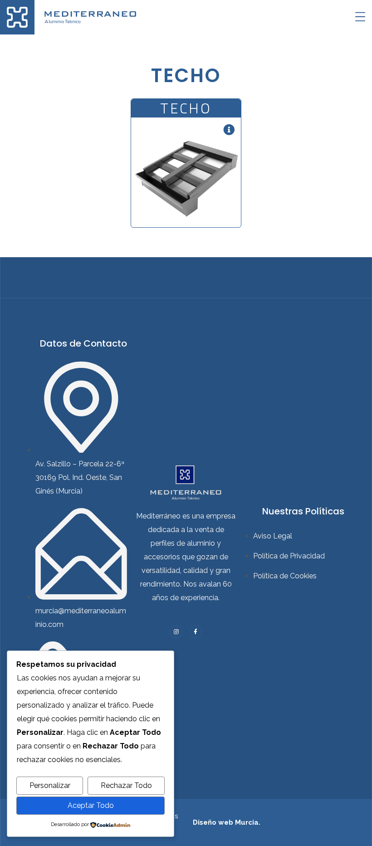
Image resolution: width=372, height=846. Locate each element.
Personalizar (49, 785)
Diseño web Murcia (226, 822)
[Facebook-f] (195, 631)
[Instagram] (176, 631)
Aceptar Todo (91, 805)
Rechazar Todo (126, 785)
